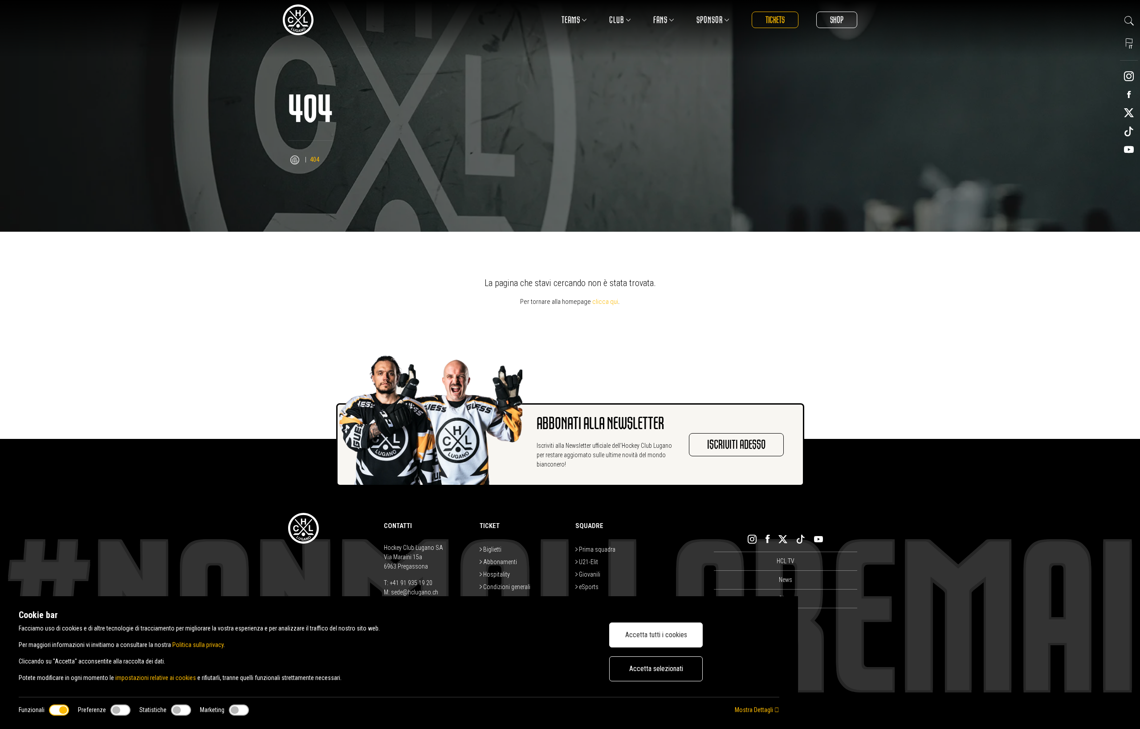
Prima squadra (596, 549)
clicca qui (605, 302)
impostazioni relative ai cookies (155, 677)
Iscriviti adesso (736, 444)
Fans (660, 20)
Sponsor (709, 20)
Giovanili (589, 574)
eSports (588, 586)
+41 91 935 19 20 (411, 582)
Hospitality (496, 574)
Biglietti (491, 549)
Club (616, 20)
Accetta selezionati (656, 668)
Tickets (775, 20)
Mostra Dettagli (754, 709)
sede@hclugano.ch (414, 592)
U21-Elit (588, 561)
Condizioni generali (506, 586)
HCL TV (785, 561)
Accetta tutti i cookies (656, 635)
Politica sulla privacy (198, 644)
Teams (571, 20)
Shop (836, 20)
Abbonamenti (499, 561)
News (785, 579)
